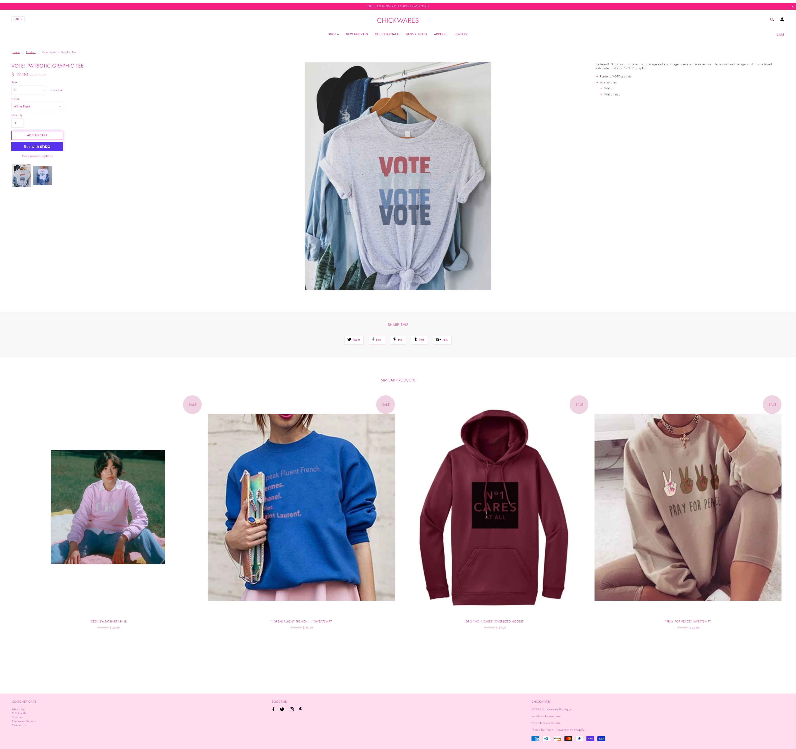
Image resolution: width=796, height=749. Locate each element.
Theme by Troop (542, 730)
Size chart (56, 90)
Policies (17, 717)
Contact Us (19, 725)
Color (15, 99)
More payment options (37, 156)
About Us (18, 709)
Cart (781, 34)
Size (14, 82)
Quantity (17, 115)
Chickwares (398, 20)
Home (16, 52)
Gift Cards (19, 713)
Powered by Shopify (570, 730)
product (31, 52)
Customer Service (24, 721)
